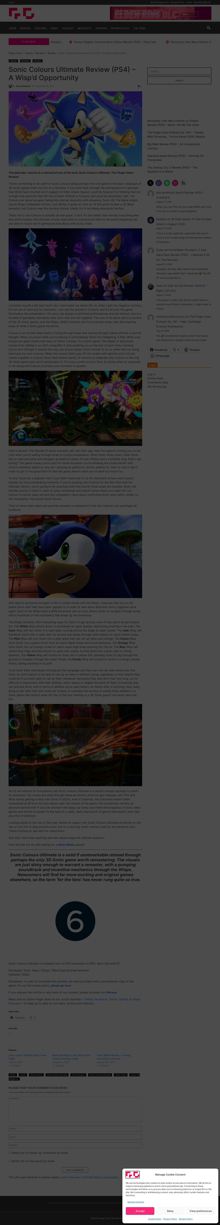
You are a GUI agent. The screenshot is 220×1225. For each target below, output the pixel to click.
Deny (170, 1211)
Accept (140, 1211)
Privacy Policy (170, 1219)
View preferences (201, 1211)
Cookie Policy (155, 1219)
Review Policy (186, 1219)
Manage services (136, 1202)
